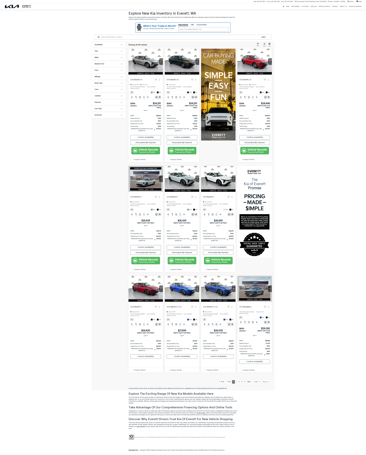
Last (256, 382)
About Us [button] (343, 6)
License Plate (202, 25)
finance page (201, 413)
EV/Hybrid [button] (305, 6)
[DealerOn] (133, 450)
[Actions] (159, 80)
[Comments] (156, 97)
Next (249, 382)
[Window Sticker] (159, 97)
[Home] (283, 6)
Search (264, 37)
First (222, 382)
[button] (161, 61)
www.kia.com (220, 450)
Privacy (165, 450)
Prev (229, 382)
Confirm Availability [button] (146, 137)
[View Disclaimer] (147, 97)
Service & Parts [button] (324, 6)
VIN (192, 25)
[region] (145, 123)
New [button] (287, 6)
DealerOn (154, 450)
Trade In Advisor (355, 6)
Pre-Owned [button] (295, 6)
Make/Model (183, 25)
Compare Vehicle (140, 159)
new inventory (141, 426)
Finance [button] (335, 6)
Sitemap (159, 450)
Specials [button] (314, 6)
